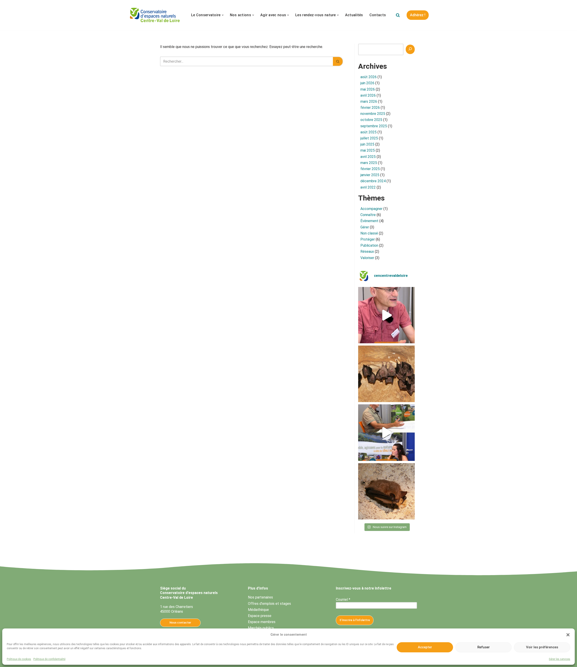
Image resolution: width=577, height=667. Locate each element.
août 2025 (368, 132)
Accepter (425, 647)
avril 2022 (368, 187)
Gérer (364, 227)
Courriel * (343, 599)
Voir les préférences (542, 647)
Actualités (354, 15)
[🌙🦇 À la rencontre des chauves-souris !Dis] (386, 374)
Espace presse (259, 616)
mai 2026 (367, 89)
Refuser (483, 647)
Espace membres (261, 622)
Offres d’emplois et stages (269, 603)
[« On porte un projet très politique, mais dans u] (386, 432)
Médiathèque (258, 610)
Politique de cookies (19, 659)
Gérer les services (559, 659)
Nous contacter (180, 622)
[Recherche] (410, 49)
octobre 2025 (371, 120)
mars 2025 (368, 163)
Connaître (368, 215)
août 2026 (368, 77)
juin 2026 (367, 83)
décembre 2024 (373, 181)
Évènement (369, 221)
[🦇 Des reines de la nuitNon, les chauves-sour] (386, 491)
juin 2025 (367, 144)
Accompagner (371, 209)
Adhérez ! (417, 15)
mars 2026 (368, 101)
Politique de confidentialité (49, 659)
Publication (369, 245)
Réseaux (367, 251)
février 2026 (370, 107)
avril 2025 (368, 157)
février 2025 (370, 169)
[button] (568, 635)
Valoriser (367, 258)
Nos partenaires (260, 597)
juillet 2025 (369, 138)
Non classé (369, 233)
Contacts (377, 15)
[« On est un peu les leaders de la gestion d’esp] (386, 315)
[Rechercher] (398, 15)
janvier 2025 (369, 175)
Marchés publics (261, 628)
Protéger (367, 239)
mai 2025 (367, 150)
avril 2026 (368, 95)
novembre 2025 (372, 114)
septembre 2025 (373, 126)
